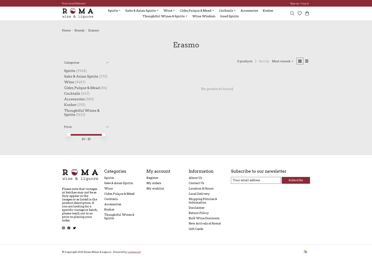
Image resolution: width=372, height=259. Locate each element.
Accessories (249, 10)
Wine (69, 82)
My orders (153, 183)
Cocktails (72, 93)
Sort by (264, 61)
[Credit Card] (305, 252)
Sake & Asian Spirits (81, 76)
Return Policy (199, 213)
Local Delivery (199, 194)
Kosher (268, 10)
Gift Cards (196, 229)
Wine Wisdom (203, 16)
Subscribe (296, 180)
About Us (195, 178)
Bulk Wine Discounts (204, 218)
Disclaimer (197, 208)
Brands (79, 30)
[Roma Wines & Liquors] (78, 13)
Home (66, 30)
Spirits (69, 71)
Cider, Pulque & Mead (82, 88)
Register (152, 178)
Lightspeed (134, 251)
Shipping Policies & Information (203, 200)
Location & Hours (201, 188)
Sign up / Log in (299, 3)
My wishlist (155, 188)
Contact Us (196, 183)
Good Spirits (229, 16)
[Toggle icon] (292, 13)
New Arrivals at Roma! (205, 223)
